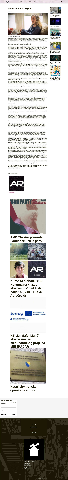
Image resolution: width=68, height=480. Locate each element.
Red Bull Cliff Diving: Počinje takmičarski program (55, 16)
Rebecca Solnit (15, 173)
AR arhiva (53, 1)
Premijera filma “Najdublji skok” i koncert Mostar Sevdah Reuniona (55, 62)
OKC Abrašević (22, 1)
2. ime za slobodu (38, 1)
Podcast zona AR (32, 1)
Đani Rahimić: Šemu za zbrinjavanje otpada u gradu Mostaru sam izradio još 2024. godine (55, 52)
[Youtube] (35, 432)
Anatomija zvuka (45, 1)
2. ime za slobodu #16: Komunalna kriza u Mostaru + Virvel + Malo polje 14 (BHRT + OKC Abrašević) (27, 288)
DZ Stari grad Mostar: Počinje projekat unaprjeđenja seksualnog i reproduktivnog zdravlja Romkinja (55, 38)
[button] (61, 2)
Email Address (3, 403)
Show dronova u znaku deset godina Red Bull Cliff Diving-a (55, 26)
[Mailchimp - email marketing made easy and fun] (14, 415)
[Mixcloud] (32, 432)
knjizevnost (10, 173)
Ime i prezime (3, 410)
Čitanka (50, 1)
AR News (26, 1)
